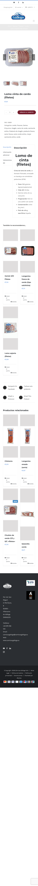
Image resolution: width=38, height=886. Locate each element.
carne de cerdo (22, 128)
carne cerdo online (20, 134)
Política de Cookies (17, 673)
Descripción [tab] (7, 147)
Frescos (19, 125)
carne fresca (8, 134)
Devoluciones (18, 675)
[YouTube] (4, 648)
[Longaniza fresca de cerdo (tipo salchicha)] (27, 251)
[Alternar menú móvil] (34, 21)
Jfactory (19, 678)
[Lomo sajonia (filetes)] (10, 328)
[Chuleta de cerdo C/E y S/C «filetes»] (10, 510)
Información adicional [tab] (7, 153)
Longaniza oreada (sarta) (26, 464)
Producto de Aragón (16, 131)
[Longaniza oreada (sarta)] (27, 436)
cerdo (14, 125)
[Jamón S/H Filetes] (10, 250)
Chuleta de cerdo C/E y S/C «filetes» (10, 538)
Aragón (14, 128)
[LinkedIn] (10, 648)
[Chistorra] (10, 436)
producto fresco (29, 131)
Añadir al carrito (27, 112)
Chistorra (8, 461)
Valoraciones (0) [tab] (7, 161)
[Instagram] (4, 652)
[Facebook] (7, 648)
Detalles (14, 301)
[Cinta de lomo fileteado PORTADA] (19, 57)
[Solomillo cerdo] (27, 514)
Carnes (25, 125)
